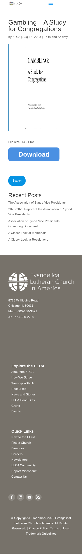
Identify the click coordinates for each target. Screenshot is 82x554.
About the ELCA (22, 371)
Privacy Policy (38, 528)
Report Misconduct (24, 471)
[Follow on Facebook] (11, 497)
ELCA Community (23, 465)
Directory (17, 448)
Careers (17, 454)
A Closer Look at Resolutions (28, 239)
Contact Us (19, 476)
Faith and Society (56, 36)
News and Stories (23, 394)
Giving (15, 405)
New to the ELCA (23, 437)
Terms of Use (59, 528)
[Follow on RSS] (38, 497)
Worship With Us (22, 383)
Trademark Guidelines (41, 533)
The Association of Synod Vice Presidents (37, 202)
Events (16, 411)
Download (33, 154)
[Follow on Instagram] (20, 497)
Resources (18, 388)
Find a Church (21, 442)
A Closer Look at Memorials (27, 232)
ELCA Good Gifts (23, 400)
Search (16, 180)
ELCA (16, 36)
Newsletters (19, 459)
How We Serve (21, 377)
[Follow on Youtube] (29, 497)
